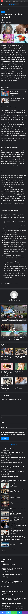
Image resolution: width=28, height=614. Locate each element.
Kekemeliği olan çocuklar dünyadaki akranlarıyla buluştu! (6, 387)
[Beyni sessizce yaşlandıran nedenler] (7, 351)
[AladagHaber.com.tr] (14, 4)
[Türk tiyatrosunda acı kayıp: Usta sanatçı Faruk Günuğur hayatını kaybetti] (5, 525)
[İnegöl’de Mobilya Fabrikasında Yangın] (5, 503)
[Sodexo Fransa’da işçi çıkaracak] (5, 544)
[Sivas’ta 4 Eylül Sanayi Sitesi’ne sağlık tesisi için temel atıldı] (21, 351)
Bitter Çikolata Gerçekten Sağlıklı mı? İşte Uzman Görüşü (6, 372)
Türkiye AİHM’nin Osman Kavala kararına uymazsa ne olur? (17, 518)
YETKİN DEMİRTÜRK (7, 20)
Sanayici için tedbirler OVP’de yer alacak (11, 462)
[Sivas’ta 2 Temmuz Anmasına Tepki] (5, 485)
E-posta (3, 422)
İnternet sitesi (4, 427)
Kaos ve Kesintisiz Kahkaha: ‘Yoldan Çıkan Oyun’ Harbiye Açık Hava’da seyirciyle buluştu (13, 458)
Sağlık (8, 9)
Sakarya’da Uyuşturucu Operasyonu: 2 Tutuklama (13, 480)
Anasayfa (4, 9)
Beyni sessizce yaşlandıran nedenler (6, 357)
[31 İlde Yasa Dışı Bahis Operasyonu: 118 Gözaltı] (5, 497)
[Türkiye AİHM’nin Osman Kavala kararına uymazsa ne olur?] (5, 519)
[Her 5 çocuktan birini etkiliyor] (21, 366)
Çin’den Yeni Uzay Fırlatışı (7, 449)
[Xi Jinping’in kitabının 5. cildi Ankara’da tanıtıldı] (5, 491)
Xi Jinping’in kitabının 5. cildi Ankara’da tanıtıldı (17, 490)
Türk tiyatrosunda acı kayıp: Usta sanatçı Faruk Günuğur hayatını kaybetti (18, 525)
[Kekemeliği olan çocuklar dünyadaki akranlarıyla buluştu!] (7, 380)
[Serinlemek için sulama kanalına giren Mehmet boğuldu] (5, 513)
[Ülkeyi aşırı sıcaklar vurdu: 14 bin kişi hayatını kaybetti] (5, 100)
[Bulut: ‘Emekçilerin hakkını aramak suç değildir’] (5, 532)
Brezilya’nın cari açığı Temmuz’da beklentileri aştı (13, 508)
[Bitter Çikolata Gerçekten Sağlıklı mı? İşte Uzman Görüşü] (7, 366)
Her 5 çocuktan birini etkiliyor (20, 371)
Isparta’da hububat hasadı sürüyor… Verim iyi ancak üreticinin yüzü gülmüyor (12, 467)
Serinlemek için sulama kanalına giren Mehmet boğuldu (18, 512)
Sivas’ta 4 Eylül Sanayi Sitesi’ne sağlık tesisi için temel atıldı (21, 358)
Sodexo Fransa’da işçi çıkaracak (18, 543)
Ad (2, 417)
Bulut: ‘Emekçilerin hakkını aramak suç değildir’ (16, 531)
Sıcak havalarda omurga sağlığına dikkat (21, 386)
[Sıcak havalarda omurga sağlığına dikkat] (21, 380)
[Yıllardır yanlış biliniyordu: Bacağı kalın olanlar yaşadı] (5, 93)
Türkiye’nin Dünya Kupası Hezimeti (9, 476)
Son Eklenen (14, 444)
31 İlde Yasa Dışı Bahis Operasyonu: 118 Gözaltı (16, 496)
